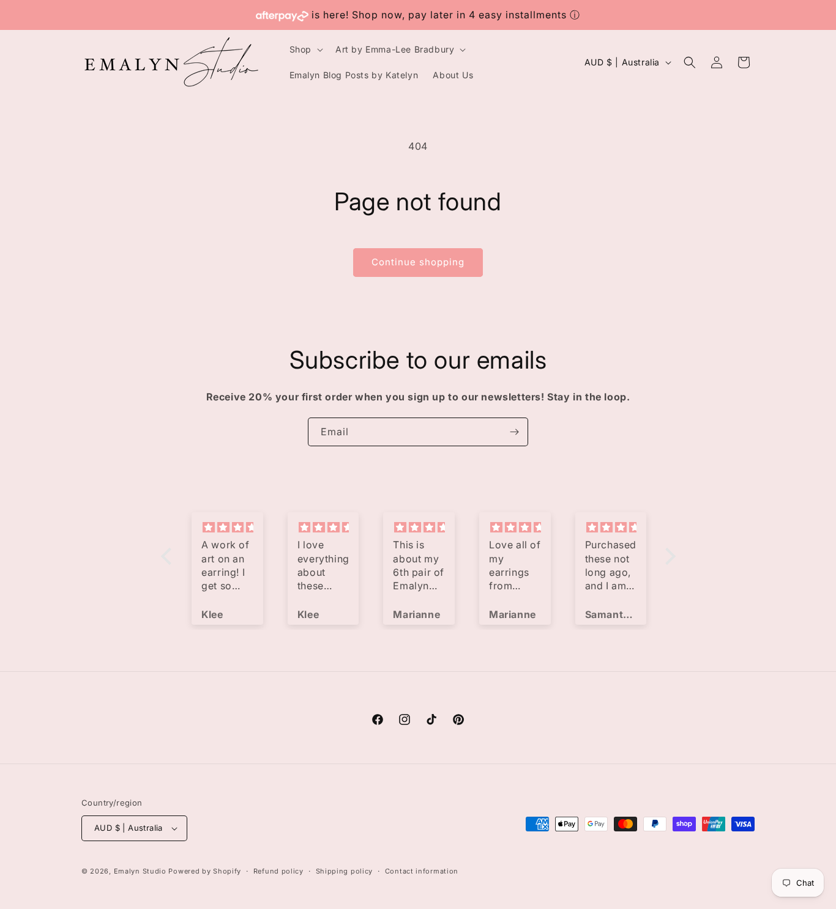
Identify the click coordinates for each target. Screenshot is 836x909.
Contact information (421, 871)
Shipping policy (344, 871)
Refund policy (278, 871)
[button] (305, 49)
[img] (227, 527)
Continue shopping (418, 262)
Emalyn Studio (140, 871)
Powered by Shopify (204, 871)
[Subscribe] (514, 432)
